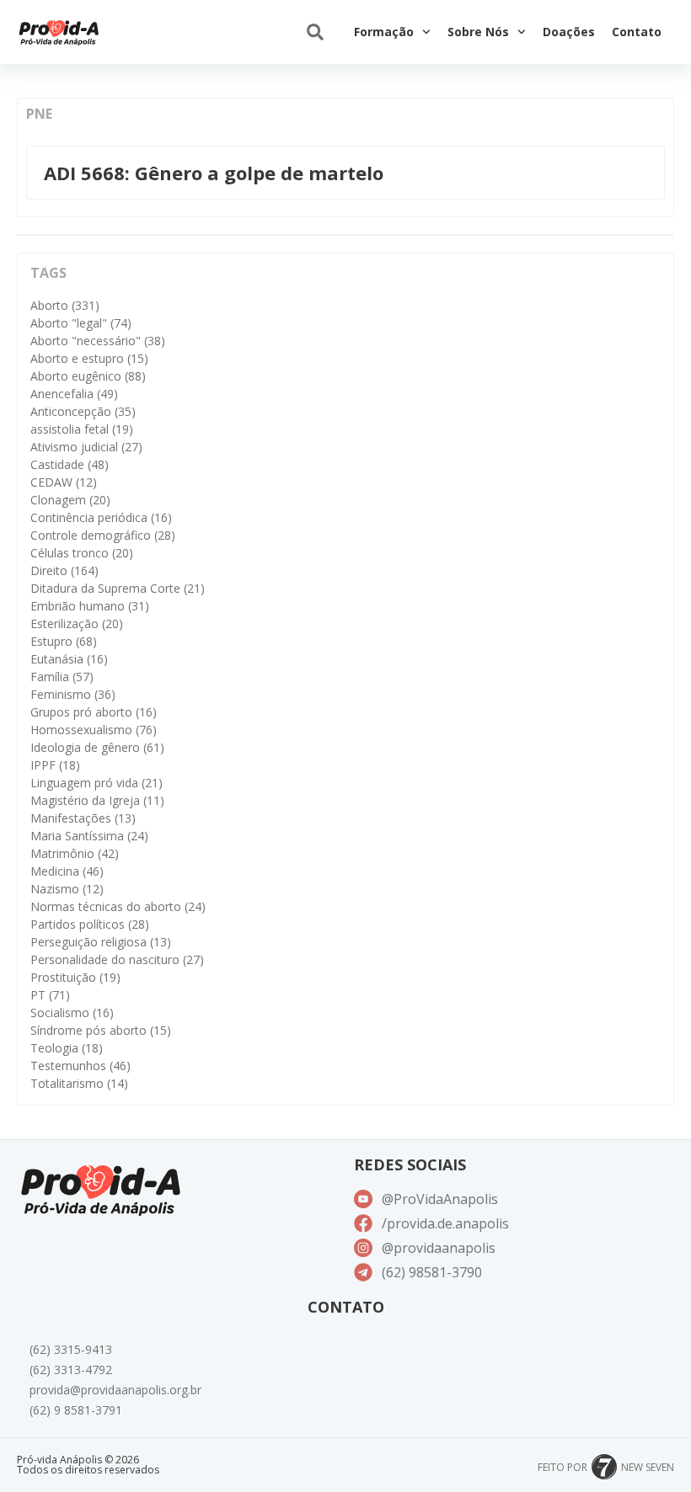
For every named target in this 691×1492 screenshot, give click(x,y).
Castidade (69, 464)
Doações (569, 32)
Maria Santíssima (89, 836)
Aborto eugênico (88, 376)
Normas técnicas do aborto (118, 906)
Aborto (64, 305)
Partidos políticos (89, 924)
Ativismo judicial (86, 447)
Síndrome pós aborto (100, 1030)
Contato (637, 32)
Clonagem (70, 500)
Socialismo (72, 1012)
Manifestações (83, 818)
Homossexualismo (93, 730)
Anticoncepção (83, 411)
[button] (315, 32)
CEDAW (63, 482)
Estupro (63, 641)
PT (50, 995)
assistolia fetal (81, 429)
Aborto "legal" (80, 323)
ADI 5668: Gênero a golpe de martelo (213, 172)
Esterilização (76, 623)
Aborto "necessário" (97, 341)
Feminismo (72, 694)
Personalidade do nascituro (117, 959)
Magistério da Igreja (97, 800)
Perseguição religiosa (100, 942)
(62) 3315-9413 (70, 1349)
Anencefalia (74, 394)
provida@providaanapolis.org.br (115, 1390)
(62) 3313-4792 (70, 1369)
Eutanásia (69, 659)
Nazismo (67, 889)
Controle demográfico (102, 535)
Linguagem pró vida (96, 783)
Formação (384, 32)
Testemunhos (80, 1066)
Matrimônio (74, 853)
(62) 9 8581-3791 (75, 1410)
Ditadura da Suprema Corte (117, 588)
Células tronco (81, 553)
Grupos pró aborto (93, 712)
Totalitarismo (79, 1083)
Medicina (67, 871)
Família (62, 677)
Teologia (66, 1048)
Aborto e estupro (89, 358)
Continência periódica (101, 517)
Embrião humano (89, 606)
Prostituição (75, 977)
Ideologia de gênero (97, 747)
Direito (64, 570)
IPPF (55, 765)
